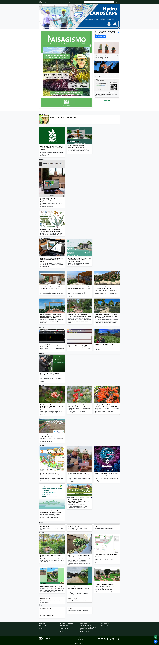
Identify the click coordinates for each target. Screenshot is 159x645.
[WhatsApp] (116, 639)
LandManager (63, 633)
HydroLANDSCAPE (64, 628)
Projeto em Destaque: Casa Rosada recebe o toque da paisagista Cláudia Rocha (78, 588)
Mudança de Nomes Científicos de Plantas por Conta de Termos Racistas (106, 405)
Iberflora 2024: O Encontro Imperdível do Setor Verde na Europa (107, 474)
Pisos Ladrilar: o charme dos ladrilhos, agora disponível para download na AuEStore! (51, 288)
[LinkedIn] (108, 639)
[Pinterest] (110, 639)
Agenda (70, 608)
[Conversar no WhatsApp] (156, 637)
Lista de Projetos (45, 599)
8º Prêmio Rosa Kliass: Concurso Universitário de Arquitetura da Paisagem (52, 474)
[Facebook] (99, 639)
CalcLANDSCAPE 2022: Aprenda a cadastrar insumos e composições (77, 346)
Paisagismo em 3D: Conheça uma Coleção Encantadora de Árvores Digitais (79, 315)
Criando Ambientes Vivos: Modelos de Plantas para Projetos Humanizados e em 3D (79, 288)
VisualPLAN (62, 631)
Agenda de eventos (45, 608)
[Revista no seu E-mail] (156, 642)
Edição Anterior (44, 526)
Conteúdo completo (73, 526)
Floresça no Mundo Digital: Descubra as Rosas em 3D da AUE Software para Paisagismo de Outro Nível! (51, 316)
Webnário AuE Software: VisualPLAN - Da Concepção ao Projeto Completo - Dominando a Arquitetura (79, 259)
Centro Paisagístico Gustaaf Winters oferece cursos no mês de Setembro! (78, 474)
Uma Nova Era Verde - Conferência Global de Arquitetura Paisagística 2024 (51, 511)
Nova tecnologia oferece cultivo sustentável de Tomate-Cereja (77, 405)
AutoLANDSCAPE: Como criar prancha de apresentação (52, 345)
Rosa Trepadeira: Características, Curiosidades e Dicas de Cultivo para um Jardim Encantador (51, 406)
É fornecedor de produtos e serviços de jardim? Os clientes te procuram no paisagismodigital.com (106, 57)
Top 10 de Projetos (73, 599)
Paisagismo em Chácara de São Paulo (51, 587)
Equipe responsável (100, 36)
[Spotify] (118, 639)
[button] (12, 16)
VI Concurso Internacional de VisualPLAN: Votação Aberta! (76, 146)
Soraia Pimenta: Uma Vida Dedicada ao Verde (63, 117)
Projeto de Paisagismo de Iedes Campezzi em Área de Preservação (105, 583)
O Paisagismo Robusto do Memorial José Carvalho (106, 555)
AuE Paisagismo (104, 625)
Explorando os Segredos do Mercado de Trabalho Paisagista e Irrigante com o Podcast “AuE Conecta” (106, 94)
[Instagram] (113, 639)
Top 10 (97, 526)
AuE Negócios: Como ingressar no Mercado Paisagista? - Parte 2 (50, 374)
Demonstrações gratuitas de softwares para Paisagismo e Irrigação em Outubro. (51, 259)
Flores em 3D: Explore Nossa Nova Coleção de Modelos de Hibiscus (105, 287)
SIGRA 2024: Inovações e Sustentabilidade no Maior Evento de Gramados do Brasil (78, 501)
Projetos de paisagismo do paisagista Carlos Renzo (78, 556)
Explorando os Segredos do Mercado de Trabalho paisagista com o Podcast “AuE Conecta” (51, 147)
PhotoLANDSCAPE (64, 627)
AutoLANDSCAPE (64, 625)
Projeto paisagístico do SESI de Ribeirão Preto (51, 556)
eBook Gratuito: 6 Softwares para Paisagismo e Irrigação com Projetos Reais (50, 199)
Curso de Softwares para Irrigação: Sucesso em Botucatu (50, 435)
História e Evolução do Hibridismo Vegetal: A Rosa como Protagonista (50, 230)
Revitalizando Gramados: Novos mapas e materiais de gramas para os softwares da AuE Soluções (106, 316)
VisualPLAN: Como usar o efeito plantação (104, 345)
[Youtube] (102, 639)
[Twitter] (105, 639)
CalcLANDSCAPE (63, 630)
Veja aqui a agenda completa (47, 615)
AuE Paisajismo (104, 627)
